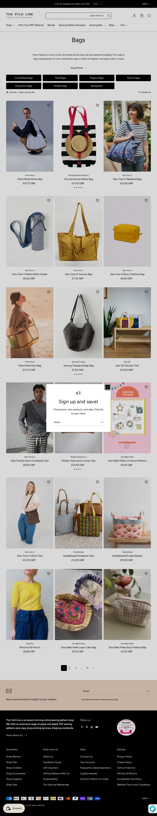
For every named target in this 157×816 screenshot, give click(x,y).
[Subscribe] (101, 422)
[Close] (107, 387)
